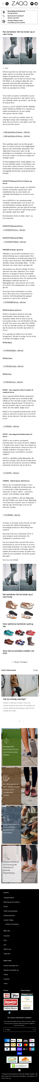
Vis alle (35, 670)
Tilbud (6, 974)
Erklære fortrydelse (12, 924)
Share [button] (6, 68)
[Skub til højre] (23, 721)
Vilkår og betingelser (11, 911)
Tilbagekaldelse (9, 897)
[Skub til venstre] (16, 721)
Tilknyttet (7, 953)
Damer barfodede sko (11, 965)
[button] (7, 4)
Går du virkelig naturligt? (14, 699)
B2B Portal (7, 949)
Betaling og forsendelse (12, 902)
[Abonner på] (33, 1029)
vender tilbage (8, 920)
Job (5, 945)
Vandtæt (7, 979)
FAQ (5, 940)
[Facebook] (19, 1070)
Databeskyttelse (9, 915)
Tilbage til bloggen (21, 662)
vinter (6, 983)
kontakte (7, 936)
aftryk (6, 906)
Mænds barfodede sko (11, 970)
